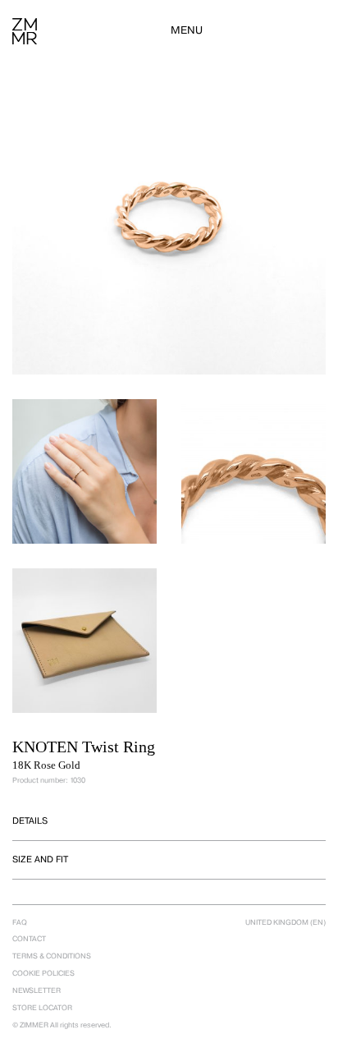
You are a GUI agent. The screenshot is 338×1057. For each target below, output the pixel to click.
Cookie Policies (43, 973)
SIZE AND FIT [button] (40, 859)
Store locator (42, 1008)
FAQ (19, 922)
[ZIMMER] (24, 31)
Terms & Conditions (51, 956)
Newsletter (36, 990)
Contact (29, 939)
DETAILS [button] (30, 821)
